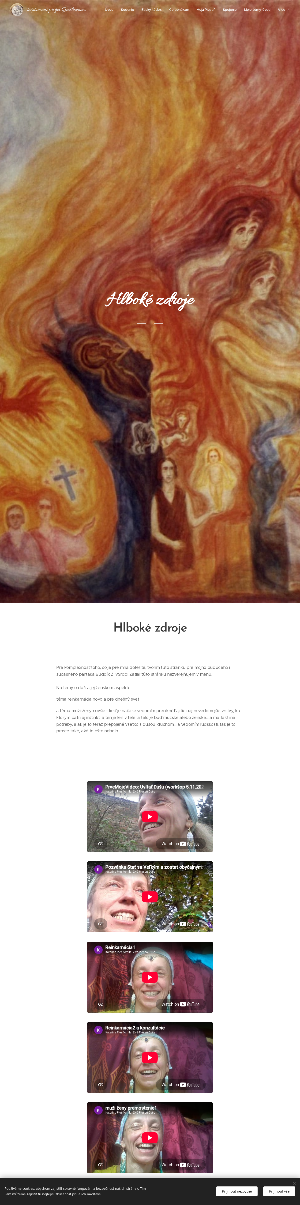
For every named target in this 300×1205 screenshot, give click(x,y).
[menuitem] (110, 10)
